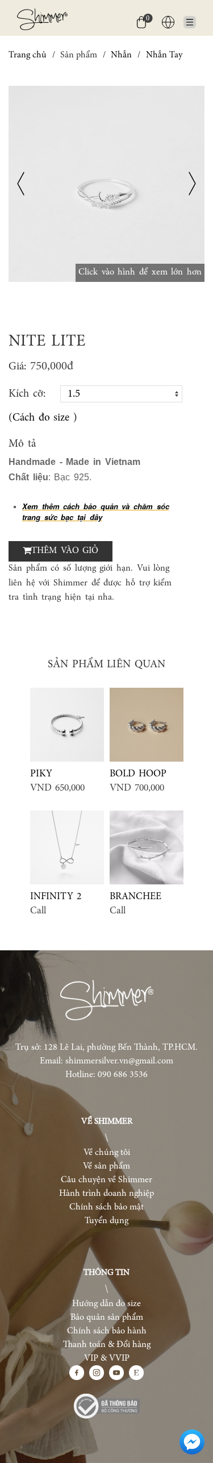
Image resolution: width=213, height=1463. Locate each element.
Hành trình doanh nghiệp (106, 1193)
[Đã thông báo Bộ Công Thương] (107, 1406)
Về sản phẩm (106, 1166)
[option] (106, 184)
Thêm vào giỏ (64, 550)
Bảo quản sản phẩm (106, 1317)
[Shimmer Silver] (106, 1000)
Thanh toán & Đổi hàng (107, 1344)
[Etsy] (136, 1372)
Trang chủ (28, 55)
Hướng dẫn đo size (106, 1303)
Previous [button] (20, 184)
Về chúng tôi (106, 1152)
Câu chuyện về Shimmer (106, 1179)
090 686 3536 (123, 1074)
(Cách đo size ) (43, 418)
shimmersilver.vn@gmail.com (119, 1061)
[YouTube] (116, 1372)
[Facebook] (76, 1372)
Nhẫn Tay (164, 55)
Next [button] (192, 184)
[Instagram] (96, 1372)
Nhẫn (121, 55)
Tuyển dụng (106, 1220)
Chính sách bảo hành (107, 1331)
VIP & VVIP (107, 1358)
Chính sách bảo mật (106, 1207)
